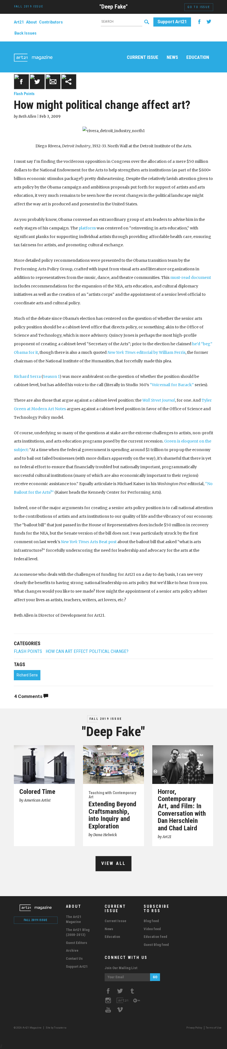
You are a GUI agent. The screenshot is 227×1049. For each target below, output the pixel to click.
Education (197, 57)
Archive (72, 950)
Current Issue (142, 57)
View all (113, 863)
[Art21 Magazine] (33, 51)
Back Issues (25, 33)
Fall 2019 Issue (105, 719)
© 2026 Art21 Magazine (28, 1027)
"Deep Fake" (113, 6)
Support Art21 (172, 21)
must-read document (190, 277)
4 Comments (28, 696)
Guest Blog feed (156, 945)
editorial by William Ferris (146, 352)
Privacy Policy (194, 1027)
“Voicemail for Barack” (172, 384)
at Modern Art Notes (46, 408)
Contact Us (74, 958)
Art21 (19, 22)
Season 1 (51, 376)
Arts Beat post (89, 541)
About (31, 22)
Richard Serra (27, 376)
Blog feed (151, 921)
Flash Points (24, 93)
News (172, 57)
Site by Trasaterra (56, 1027)
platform (87, 228)
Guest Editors (76, 943)
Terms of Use (213, 1027)
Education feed (155, 937)
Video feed (152, 929)
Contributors (51, 22)
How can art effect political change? (87, 651)
